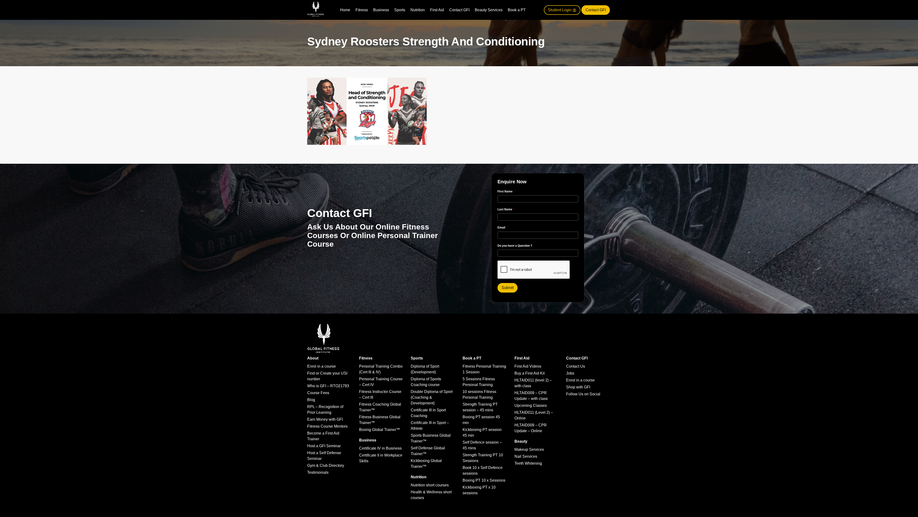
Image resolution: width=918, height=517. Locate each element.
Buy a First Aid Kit (529, 373)
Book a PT (517, 10)
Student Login (560, 10)
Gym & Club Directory (325, 465)
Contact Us (575, 366)
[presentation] (533, 270)
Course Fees (318, 393)
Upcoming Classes (530, 405)
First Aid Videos (527, 366)
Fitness (361, 10)
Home (345, 10)
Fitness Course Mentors (327, 426)
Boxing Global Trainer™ (379, 430)
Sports (399, 10)
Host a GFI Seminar (324, 446)
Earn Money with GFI (325, 419)
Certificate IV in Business (380, 448)
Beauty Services (489, 10)
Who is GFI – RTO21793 (328, 386)
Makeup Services (529, 449)
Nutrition (417, 10)
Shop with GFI (578, 387)
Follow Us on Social (583, 394)
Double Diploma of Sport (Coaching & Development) (432, 397)
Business (381, 10)
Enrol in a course (321, 366)
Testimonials (317, 472)
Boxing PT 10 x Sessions (484, 480)
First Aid (437, 10)
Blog (311, 400)
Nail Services (525, 456)
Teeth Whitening (528, 463)
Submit (508, 288)
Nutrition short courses (430, 485)
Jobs (570, 373)
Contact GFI (459, 10)
